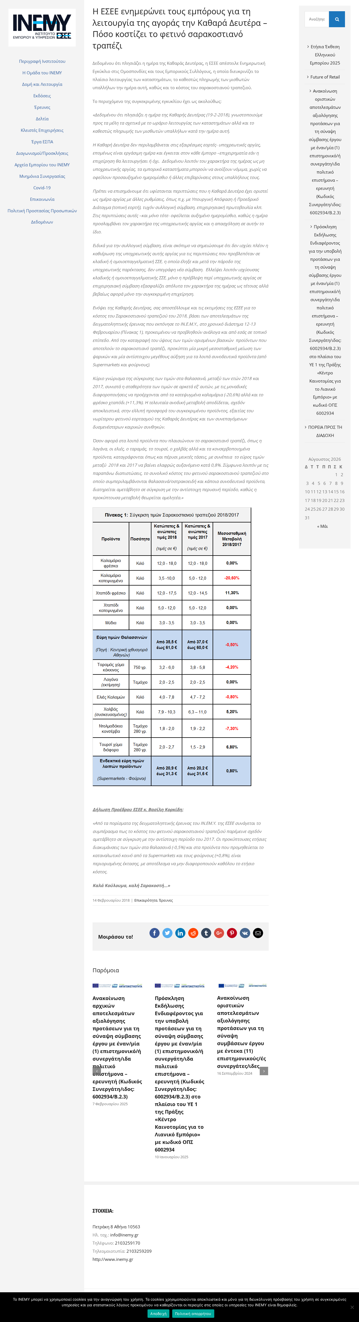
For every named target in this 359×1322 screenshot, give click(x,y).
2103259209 (139, 1251)
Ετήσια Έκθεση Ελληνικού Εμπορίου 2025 (325, 55)
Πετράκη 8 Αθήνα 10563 (116, 1226)
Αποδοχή (158, 1313)
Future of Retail (325, 77)
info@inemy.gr (124, 1235)
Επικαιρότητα (145, 900)
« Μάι (322, 526)
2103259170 (127, 1243)
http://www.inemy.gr (113, 1259)
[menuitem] (42, 61)
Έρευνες (166, 900)
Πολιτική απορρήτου (193, 1313)
